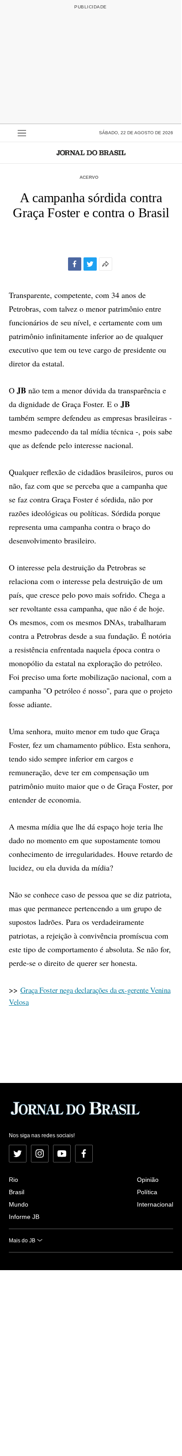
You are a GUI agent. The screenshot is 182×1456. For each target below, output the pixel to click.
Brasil (16, 1192)
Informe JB (24, 1216)
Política (147, 1192)
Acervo (89, 177)
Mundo (18, 1204)
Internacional (155, 1204)
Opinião (148, 1179)
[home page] (91, 152)
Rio (13, 1179)
